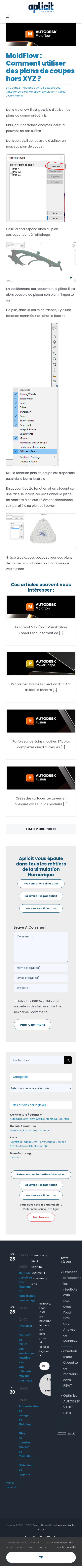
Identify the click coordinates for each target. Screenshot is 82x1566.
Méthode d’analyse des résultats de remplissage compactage (27, 1286)
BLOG (34, 1284)
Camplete (27, 1146)
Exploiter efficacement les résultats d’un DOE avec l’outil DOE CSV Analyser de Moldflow (66, 1306)
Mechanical (45, 1130)
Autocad (15, 1119)
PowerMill (15, 1142)
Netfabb (15, 1146)
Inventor (15, 1157)
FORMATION (37, 1255)
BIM (33, 1261)
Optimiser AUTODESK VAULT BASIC (66, 1404)
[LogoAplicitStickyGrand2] (41, 3)
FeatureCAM (29, 1142)
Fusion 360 (29, 1130)
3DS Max (64, 1119)
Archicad (51, 1119)
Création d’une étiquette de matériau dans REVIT (66, 1368)
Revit (25, 1119)
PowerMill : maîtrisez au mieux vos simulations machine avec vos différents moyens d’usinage (27, 1353)
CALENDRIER (37, 1278)
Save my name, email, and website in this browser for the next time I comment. (38, 1006)
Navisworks (37, 1119)
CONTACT (36, 1273)
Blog (25, 92)
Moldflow (35, 92)
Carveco (61, 1142)
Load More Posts (41, 829)
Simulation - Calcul (54, 92)
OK (41, 1557)
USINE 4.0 (36, 1267)
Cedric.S (15, 88)
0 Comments (14, 96)
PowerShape (46, 1142)
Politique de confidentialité (66, 1545)
